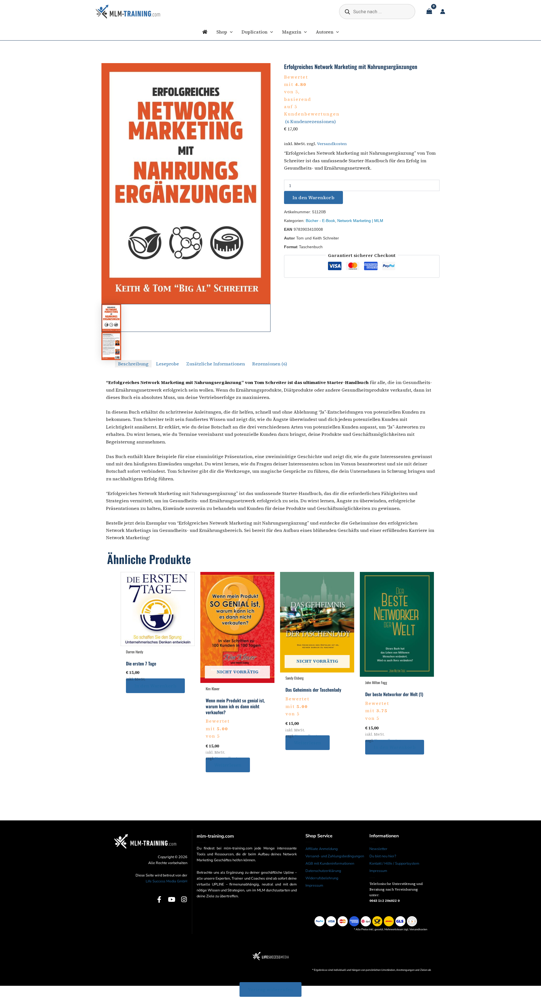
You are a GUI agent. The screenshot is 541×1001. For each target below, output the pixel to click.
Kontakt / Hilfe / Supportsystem (394, 863)
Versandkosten (332, 144)
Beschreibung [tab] (133, 364)
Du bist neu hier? (382, 856)
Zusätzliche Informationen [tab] (215, 364)
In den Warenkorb (313, 197)
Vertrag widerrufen (270, 989)
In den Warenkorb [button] (155, 686)
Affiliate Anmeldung (321, 848)
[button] (230, 31)
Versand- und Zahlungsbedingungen (334, 856)
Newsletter (378, 848)
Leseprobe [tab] (167, 364)
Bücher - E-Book (320, 220)
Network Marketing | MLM (360, 220)
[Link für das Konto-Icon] (442, 11)
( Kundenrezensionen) (310, 121)
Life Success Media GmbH (166, 881)
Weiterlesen (227, 765)
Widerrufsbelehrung (321, 878)
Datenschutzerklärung (323, 870)
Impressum (314, 885)
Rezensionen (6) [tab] (269, 364)
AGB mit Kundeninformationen (329, 863)
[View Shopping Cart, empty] (429, 11)
